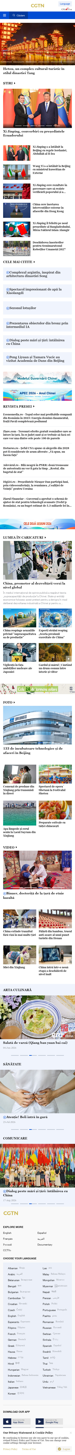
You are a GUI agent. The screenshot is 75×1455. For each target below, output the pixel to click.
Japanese (17, 1387)
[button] (17, 742)
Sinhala (50, 1339)
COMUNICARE (15, 1138)
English (7, 1232)
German (17, 1339)
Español (42, 1232)
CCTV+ (7, 1250)
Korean (16, 1393)
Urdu (48, 1381)
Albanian (16, 1268)
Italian (15, 1381)
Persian (51, 1298)
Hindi (13, 1363)
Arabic (15, 1274)
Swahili (52, 1351)
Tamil (49, 1357)
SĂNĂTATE (12, 1064)
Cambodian (16, 1298)
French (16, 1334)
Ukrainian (54, 1375)
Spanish (52, 1345)
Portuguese (55, 1310)
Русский (7, 1244)
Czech (15, 1310)
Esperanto (19, 1322)
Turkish (51, 1369)
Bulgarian (19, 1292)
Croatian (17, 1304)
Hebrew (15, 1357)
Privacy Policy (10, 1449)
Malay (54, 1274)
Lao (47, 1268)
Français (7, 1238)
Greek (16, 1345)
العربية (41, 1238)
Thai (48, 1363)
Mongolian (53, 1280)
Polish (50, 1304)
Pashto (50, 1316)
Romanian (53, 1322)
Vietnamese (55, 1387)
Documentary (45, 1244)
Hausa (15, 1351)
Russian (52, 1327)
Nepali (49, 1292)
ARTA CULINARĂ (17, 990)
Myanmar (55, 1286)
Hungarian (18, 1369)
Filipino (16, 1327)
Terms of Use (29, 1449)
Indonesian (23, 1375)
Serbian (51, 1334)
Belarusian (20, 1280)
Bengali (14, 1286)
